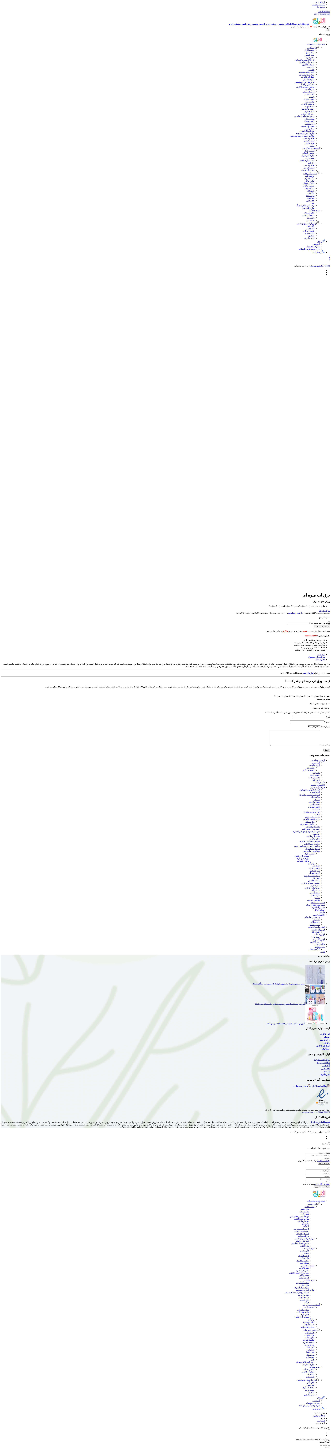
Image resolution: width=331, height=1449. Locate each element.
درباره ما (321, 7)
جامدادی (310, 67)
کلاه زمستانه (309, 213)
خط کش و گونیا (307, 84)
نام (328, 717)
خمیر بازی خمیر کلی (311, 829)
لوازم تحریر (312, 47)
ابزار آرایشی (309, 238)
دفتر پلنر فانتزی (307, 114)
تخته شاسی (309, 143)
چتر (312, 203)
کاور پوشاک (315, 924)
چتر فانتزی (315, 942)
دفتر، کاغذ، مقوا (307, 109)
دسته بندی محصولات (316, 44)
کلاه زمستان (314, 949)
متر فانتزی (309, 89)
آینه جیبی (310, 228)
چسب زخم (309, 233)
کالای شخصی (319, 915)
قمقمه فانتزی (308, 186)
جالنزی (311, 236)
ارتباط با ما (320, 2)
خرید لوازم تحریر (318, 787)
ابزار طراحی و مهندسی (304, 82)
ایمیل (327, 722)
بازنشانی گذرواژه (322, 1161)
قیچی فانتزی (309, 99)
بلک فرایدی (320, 782)
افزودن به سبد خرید (322, 626)
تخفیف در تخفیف (317, 785)
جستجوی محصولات (321, 26)
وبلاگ (319, 241)
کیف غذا (310, 191)
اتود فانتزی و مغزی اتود (304, 60)
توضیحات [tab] (321, 654)
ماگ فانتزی (309, 178)
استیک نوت (309, 106)
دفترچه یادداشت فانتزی (304, 116)
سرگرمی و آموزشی (311, 851)
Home (327, 266)
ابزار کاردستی (308, 92)
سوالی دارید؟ (324, 611)
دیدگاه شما (324, 745)
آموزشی (316, 244)
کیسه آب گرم (308, 231)
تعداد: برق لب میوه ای (320, 623)
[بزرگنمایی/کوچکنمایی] (329, 1445)
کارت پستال (309, 121)
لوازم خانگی (319, 934)
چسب (311, 96)
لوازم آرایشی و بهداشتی (307, 223)
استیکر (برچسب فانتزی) (309, 795)
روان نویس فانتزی (306, 74)
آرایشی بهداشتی (316, 266)
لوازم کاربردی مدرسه (305, 133)
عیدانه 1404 (320, 910)
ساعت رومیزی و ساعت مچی (307, 846)
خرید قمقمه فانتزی (311, 819)
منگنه (312, 146)
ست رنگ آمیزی (307, 126)
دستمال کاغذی (308, 215)
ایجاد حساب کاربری (322, 1187)
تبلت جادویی (309, 141)
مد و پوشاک (315, 210)
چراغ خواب (309, 188)
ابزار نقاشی (309, 123)
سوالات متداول (318, 5)
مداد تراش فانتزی (306, 62)
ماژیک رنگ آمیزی (307, 131)
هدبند (323, 951)
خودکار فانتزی (308, 65)
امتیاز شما (325, 726)
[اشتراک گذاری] (324, 1445)
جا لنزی (316, 772)
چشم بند (310, 218)
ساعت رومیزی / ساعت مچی (302, 136)
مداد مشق (310, 52)
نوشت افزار (309, 50)
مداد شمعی (309, 55)
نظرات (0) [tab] (320, 659)
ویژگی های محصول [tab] (316, 657)
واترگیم (311, 163)
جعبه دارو (310, 200)
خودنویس (316, 834)
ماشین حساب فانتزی (305, 87)
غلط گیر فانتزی (307, 77)
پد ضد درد (310, 220)
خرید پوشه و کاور (312, 817)
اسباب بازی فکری (306, 160)
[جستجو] (328, 29)
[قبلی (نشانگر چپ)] (329, 1447)
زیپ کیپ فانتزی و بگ (305, 205)
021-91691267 (324, 11)
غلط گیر (316, 866)
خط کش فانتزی (313, 826)
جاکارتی (311, 193)
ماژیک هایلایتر (308, 79)
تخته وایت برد (308, 138)
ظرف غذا (310, 195)
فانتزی (322, 912)
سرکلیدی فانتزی (313, 848)
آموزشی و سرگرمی (311, 148)
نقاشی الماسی (313, 900)
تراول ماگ (310, 181)
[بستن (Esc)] (321, 1445)
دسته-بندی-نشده (318, 902)
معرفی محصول (313, 246)
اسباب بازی (309, 150)
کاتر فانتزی (309, 94)
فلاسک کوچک (308, 183)
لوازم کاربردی (308, 208)
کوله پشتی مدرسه (306, 72)
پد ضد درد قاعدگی (312, 917)
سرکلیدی (310, 198)
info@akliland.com (322, 14)
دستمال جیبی (314, 777)
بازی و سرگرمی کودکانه (309, 249)
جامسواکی (309, 176)
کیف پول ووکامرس (316, 927)
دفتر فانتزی (309, 111)
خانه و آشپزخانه (310, 173)
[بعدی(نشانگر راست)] (326, 1447)
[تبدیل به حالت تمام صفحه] (326, 1445)
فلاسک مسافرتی (307, 824)
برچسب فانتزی (307, 104)
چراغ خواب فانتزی (312, 812)
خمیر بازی (310, 57)
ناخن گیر (310, 226)
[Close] (329, 1142)
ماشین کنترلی (308, 153)
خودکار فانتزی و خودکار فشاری (306, 831)
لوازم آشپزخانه (318, 929)
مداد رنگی (310, 128)
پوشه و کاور (309, 119)
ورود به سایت (324, 1163)
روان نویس (325, 1040)
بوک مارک (310, 101)
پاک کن (311, 70)
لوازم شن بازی (308, 155)
